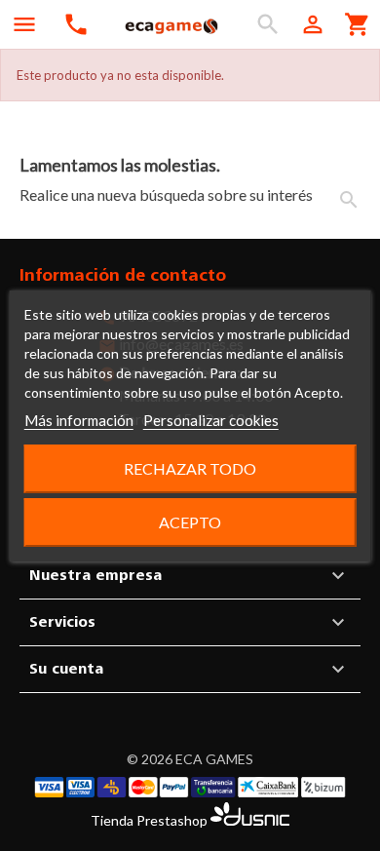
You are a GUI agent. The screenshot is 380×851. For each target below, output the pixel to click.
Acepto (190, 522)
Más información (78, 420)
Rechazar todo (190, 468)
